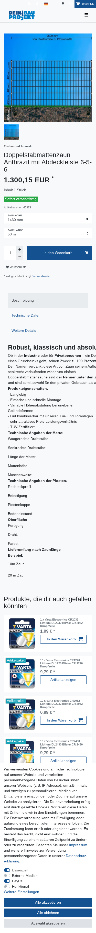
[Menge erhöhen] (19, 249)
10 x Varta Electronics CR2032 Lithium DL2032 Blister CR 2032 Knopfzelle (61, 704)
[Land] (46, 4)
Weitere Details (24, 330)
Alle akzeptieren (48, 902)
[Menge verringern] (19, 256)
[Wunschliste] (70, 4)
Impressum (78, 845)
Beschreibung (23, 300)
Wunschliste (18, 267)
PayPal (17, 881)
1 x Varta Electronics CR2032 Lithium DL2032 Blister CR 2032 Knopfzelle (61, 622)
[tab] (48, 300)
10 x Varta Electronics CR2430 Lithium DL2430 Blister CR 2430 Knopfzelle (61, 744)
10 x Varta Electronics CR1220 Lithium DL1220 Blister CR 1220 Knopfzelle (61, 663)
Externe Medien (25, 875)
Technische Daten (26, 315)
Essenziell (20, 870)
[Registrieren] (38, 4)
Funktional (20, 886)
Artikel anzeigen (63, 679)
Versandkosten (42, 276)
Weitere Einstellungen (21, 892)
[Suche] (63, 4)
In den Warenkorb (58, 253)
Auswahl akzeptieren (48, 923)
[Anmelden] (29, 4)
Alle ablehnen (48, 913)
